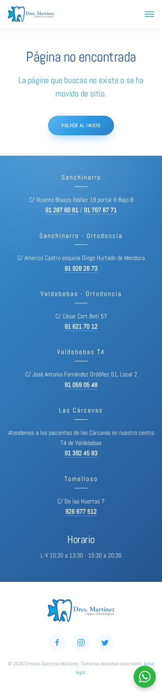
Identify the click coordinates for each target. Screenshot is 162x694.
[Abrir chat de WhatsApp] (145, 677)
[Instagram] (81, 643)
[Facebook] (57, 643)
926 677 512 (81, 512)
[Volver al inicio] (31, 14)
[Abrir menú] (149, 14)
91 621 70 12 (81, 327)
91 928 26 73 (81, 269)
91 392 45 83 (81, 453)
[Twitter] (105, 643)
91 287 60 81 (61, 210)
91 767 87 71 (100, 210)
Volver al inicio (80, 125)
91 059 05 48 (81, 385)
